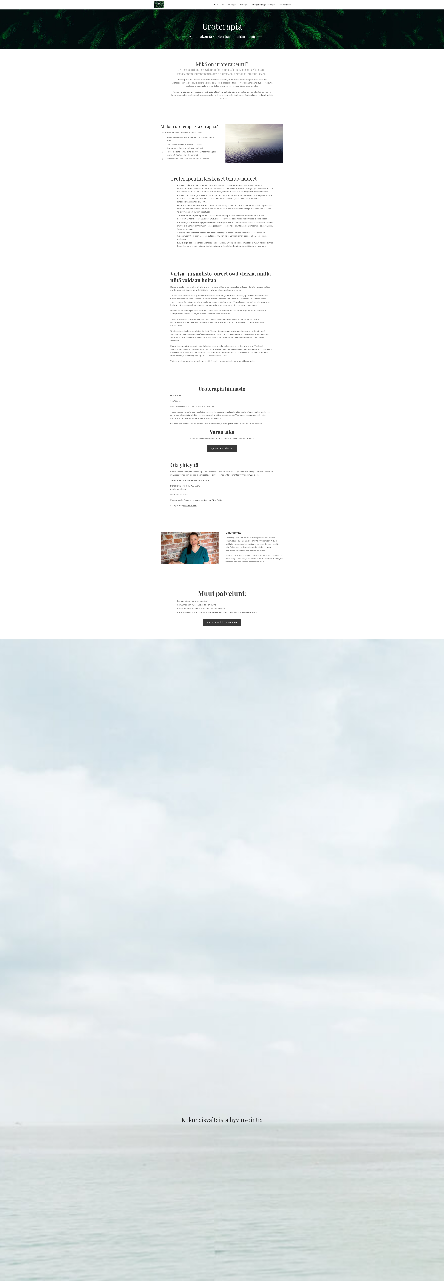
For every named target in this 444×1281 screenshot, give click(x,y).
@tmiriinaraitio (190, 505)
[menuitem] (217, 5)
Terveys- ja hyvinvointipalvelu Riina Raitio (203, 500)
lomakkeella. (253, 475)
